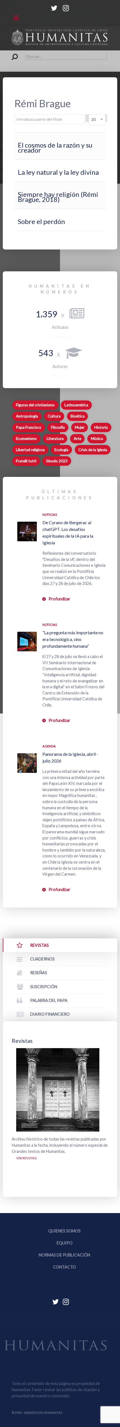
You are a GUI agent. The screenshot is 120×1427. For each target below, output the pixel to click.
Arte (77, 438)
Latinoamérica (76, 405)
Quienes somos (64, 1230)
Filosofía (58, 427)
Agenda (49, 746)
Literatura (55, 438)
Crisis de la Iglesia (92, 449)
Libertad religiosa (30, 449)
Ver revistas (26, 1158)
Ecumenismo (26, 438)
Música (97, 438)
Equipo (65, 1243)
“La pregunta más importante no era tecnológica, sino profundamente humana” (72, 639)
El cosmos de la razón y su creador (55, 147)
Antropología (27, 416)
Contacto (64, 1267)
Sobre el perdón (41, 221)
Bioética (78, 416)
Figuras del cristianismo (35, 405)
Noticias (49, 514)
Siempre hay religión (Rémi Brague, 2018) (58, 196)
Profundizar (59, 598)
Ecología (61, 449)
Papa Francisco (28, 427)
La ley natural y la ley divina (58, 172)
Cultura (54, 416)
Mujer (80, 427)
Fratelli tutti (26, 461)
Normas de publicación (64, 1255)
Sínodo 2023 (57, 461)
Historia (101, 427)
